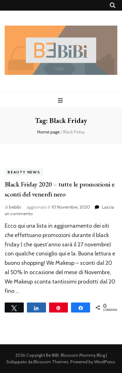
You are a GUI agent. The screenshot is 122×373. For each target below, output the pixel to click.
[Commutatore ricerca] (112, 5)
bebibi (15, 207)
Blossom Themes (51, 362)
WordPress (104, 362)
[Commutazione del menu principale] (61, 101)
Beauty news (24, 172)
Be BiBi (52, 355)
